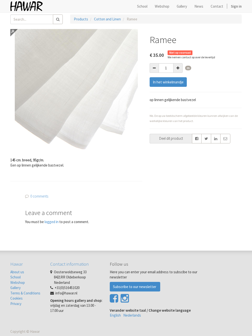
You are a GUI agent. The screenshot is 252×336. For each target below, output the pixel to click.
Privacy (15, 303)
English (115, 315)
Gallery (15, 287)
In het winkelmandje (168, 82)
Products (81, 19)
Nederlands (132, 315)
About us (17, 272)
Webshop (17, 282)
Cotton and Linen (107, 19)
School (15, 277)
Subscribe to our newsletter (135, 286)
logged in (52, 221)
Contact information (69, 264)
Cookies (16, 298)
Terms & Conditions (25, 293)
